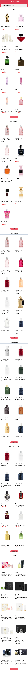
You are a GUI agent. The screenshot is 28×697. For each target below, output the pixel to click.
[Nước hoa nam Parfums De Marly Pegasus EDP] (7, 351)
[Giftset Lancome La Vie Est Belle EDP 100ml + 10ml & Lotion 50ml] (7, 564)
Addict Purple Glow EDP (6, 91)
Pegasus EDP (4, 360)
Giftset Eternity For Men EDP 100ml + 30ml (6, 596)
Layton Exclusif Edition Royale (20, 332)
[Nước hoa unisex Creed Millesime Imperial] (7, 536)
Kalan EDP (3, 291)
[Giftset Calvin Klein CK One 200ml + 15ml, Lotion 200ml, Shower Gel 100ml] (7, 38)
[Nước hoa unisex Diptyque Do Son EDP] (7, 495)
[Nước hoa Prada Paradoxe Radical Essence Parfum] (21, 38)
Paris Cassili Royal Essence (19, 292)
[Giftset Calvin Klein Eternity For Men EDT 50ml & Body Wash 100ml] (21, 564)
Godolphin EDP (4, 438)
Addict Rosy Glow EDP (20, 91)
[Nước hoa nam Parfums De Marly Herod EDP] (7, 410)
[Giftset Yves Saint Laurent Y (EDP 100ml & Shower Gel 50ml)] (7, 652)
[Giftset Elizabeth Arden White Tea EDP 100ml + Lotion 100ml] (21, 607)
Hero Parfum (18, 71)
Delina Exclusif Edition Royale (6, 140)
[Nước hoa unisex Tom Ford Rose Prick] (21, 170)
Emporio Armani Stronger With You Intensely (7, 180)
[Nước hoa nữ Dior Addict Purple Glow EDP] (7, 81)
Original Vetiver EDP (19, 545)
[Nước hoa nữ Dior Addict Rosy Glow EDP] (21, 81)
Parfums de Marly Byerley (21, 379)
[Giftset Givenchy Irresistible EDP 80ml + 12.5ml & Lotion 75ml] (7, 607)
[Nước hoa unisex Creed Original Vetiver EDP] (21, 536)
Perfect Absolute (5, 525)
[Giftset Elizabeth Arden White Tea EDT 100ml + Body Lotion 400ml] (7, 629)
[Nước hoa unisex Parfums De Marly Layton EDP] (21, 428)
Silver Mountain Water (20, 525)
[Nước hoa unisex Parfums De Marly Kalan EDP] (7, 282)
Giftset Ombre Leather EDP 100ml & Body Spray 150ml (21, 597)
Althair (16, 419)
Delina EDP (17, 139)
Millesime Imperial (5, 545)
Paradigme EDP (4, 71)
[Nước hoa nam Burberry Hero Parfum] (21, 61)
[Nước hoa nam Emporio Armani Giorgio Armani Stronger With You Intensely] (7, 170)
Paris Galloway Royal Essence (6, 312)
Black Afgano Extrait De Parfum (6, 202)
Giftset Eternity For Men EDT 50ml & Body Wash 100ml (20, 576)
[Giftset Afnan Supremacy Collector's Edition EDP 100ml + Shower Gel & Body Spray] (21, 629)
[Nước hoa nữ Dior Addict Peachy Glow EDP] (7, 101)
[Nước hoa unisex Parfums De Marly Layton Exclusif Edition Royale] (21, 322)
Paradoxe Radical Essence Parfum (19, 48)
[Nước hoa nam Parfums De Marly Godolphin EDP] (7, 428)
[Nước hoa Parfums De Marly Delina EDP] (21, 130)
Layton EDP (17, 438)
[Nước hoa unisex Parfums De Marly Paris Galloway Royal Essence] (7, 302)
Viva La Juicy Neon (5, 223)
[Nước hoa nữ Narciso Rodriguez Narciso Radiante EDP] (21, 18)
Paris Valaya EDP (5, 332)
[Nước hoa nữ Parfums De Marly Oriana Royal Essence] (21, 262)
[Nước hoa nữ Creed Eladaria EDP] (21, 101)
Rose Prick (17, 180)
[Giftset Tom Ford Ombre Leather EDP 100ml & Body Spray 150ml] (21, 586)
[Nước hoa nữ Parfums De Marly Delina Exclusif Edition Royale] (7, 130)
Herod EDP (3, 419)
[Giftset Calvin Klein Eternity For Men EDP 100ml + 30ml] (7, 586)
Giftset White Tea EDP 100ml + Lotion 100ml (20, 618)
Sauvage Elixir (18, 160)
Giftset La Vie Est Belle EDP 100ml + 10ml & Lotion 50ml (6, 576)
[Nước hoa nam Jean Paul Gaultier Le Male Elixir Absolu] (7, 18)
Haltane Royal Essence (6, 399)
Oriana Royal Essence (20, 271)
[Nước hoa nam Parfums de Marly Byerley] (21, 369)
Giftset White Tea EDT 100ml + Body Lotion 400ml (6, 640)
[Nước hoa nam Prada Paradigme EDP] (7, 61)
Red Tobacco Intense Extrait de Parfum (20, 506)
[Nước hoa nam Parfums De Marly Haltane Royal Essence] (7, 390)
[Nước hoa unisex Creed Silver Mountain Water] (21, 516)
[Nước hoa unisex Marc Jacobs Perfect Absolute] (7, 516)
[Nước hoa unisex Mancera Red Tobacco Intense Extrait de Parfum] (21, 495)
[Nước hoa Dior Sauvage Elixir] (21, 150)
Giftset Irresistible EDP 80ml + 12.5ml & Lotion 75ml (6, 619)
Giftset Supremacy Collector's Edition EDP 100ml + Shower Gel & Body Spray (20, 641)
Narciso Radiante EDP (20, 28)
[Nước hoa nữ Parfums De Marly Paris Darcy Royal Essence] (21, 302)
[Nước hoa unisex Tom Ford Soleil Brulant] (21, 192)
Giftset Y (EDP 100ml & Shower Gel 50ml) (6, 662)
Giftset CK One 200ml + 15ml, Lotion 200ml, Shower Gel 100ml (6, 49)
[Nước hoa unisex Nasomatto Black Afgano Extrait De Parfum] (7, 192)
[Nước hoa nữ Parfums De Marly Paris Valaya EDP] (7, 322)
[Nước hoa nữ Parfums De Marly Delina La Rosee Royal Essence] (7, 150)
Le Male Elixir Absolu (6, 28)
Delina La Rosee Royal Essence (6, 160)
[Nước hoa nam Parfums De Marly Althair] (21, 410)
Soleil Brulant (18, 201)
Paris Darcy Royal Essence (19, 312)
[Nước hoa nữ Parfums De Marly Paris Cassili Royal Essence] (21, 282)
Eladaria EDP (18, 111)
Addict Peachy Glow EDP (7, 111)
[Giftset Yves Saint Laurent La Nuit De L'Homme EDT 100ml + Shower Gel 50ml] (21, 652)
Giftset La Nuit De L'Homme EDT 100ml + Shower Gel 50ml (20, 663)
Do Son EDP (4, 505)
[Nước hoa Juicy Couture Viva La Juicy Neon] (7, 213)
